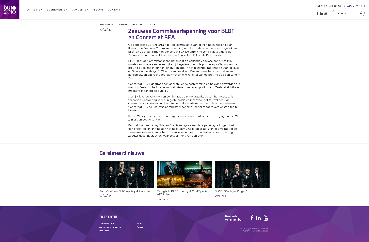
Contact (114, 9)
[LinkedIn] (321, 13)
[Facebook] (318, 13)
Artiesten (35, 9)
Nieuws (98, 9)
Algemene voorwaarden (110, 227)
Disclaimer (104, 231)
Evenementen (57, 9)
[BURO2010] (9, 9)
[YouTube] (325, 13)
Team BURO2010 (106, 223)
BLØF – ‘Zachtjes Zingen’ (231, 191)
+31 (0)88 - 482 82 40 (328, 6)
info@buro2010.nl (354, 6)
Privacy (140, 227)
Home (101, 24)
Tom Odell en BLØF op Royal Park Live (124, 191)
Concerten (80, 9)
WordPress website (251, 231)
